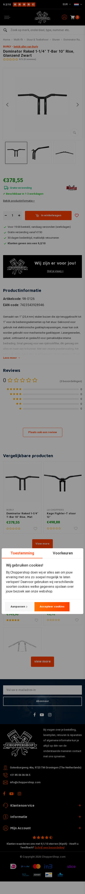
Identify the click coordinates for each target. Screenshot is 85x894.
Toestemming (22, 553)
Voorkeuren (63, 553)
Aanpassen (18, 606)
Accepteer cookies (52, 606)
